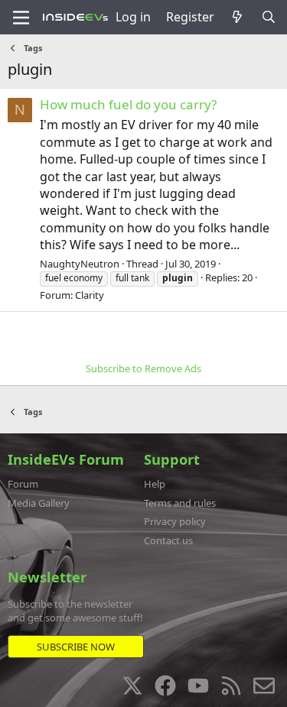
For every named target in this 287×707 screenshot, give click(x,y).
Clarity (89, 295)
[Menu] (21, 17)
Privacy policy (175, 521)
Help (154, 484)
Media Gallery (39, 503)
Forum (23, 484)
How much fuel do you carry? (128, 104)
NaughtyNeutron (79, 264)
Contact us (168, 540)
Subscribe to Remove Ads (143, 368)
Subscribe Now (76, 646)
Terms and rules (180, 503)
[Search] (268, 16)
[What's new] (237, 16)
